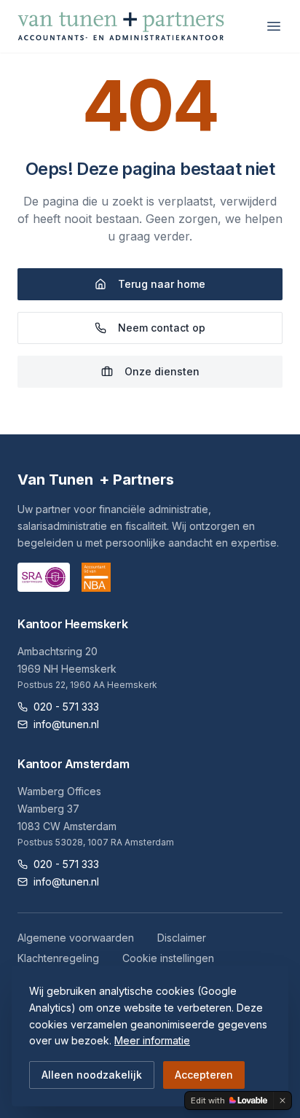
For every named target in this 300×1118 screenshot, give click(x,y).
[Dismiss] (282, 1100)
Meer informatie (152, 1040)
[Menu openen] (274, 26)
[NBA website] (96, 577)
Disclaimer (181, 937)
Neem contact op (161, 327)
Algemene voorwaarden (75, 937)
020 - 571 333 (66, 706)
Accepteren (204, 1074)
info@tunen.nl (66, 724)
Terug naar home (161, 284)
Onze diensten (162, 371)
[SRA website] (43, 577)
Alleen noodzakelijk (92, 1074)
